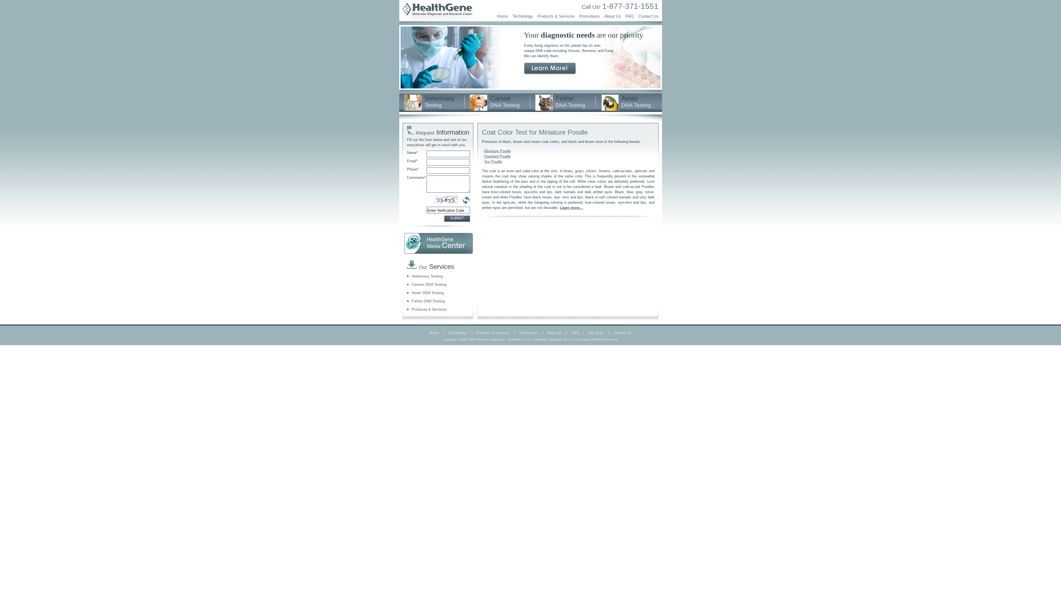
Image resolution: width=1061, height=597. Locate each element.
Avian (636, 101)
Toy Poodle (493, 161)
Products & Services (556, 16)
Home (502, 16)
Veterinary (439, 101)
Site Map (596, 333)
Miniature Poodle (497, 151)
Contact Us (648, 16)
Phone (413, 169)
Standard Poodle (497, 156)
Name (412, 153)
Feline (570, 101)
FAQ (630, 16)
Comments (416, 178)
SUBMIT (457, 218)
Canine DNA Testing (429, 284)
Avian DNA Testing (428, 292)
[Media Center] (438, 243)
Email (412, 161)
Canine (505, 101)
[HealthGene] (436, 20)
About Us (612, 16)
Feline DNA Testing (428, 301)
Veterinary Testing (427, 276)
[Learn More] (550, 69)
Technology (523, 16)
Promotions (589, 16)
